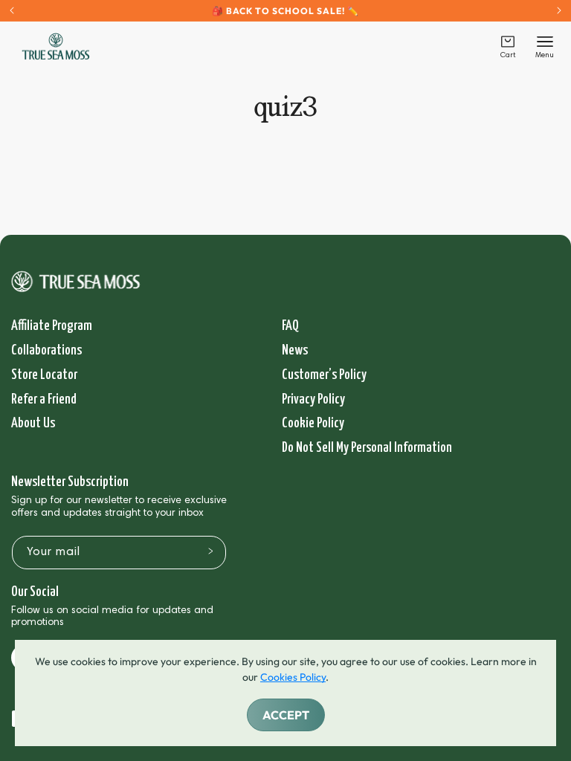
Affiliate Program (51, 326)
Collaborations (46, 350)
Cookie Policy (313, 423)
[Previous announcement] (12, 10)
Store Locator (44, 375)
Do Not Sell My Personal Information (367, 448)
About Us (33, 423)
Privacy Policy (313, 399)
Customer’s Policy (324, 375)
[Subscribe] (210, 551)
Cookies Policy (293, 677)
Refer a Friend (44, 399)
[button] (508, 46)
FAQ (290, 326)
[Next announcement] (559, 10)
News (295, 350)
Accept (285, 714)
